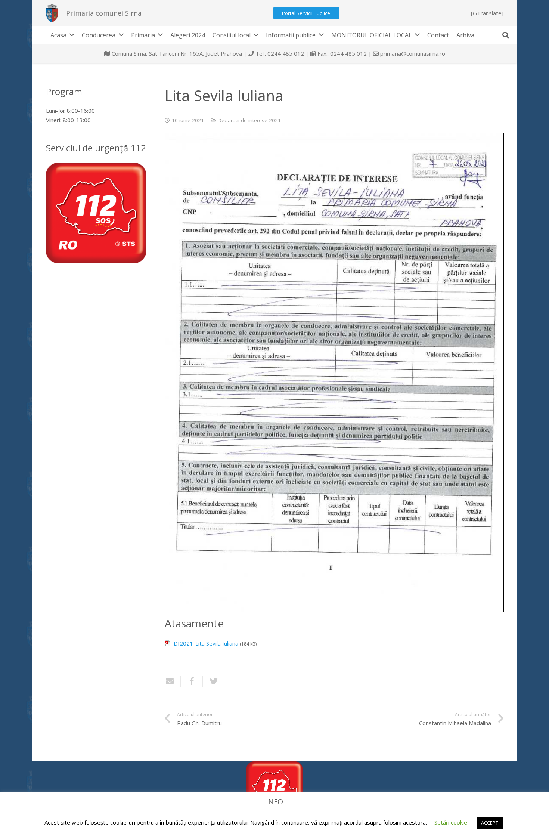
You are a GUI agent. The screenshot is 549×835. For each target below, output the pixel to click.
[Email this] (173, 681)
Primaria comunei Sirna (104, 13)
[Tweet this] (211, 681)
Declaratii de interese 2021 (249, 120)
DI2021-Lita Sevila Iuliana (206, 643)
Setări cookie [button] (450, 822)
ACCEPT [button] (489, 822)
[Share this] (192, 681)
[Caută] (506, 35)
